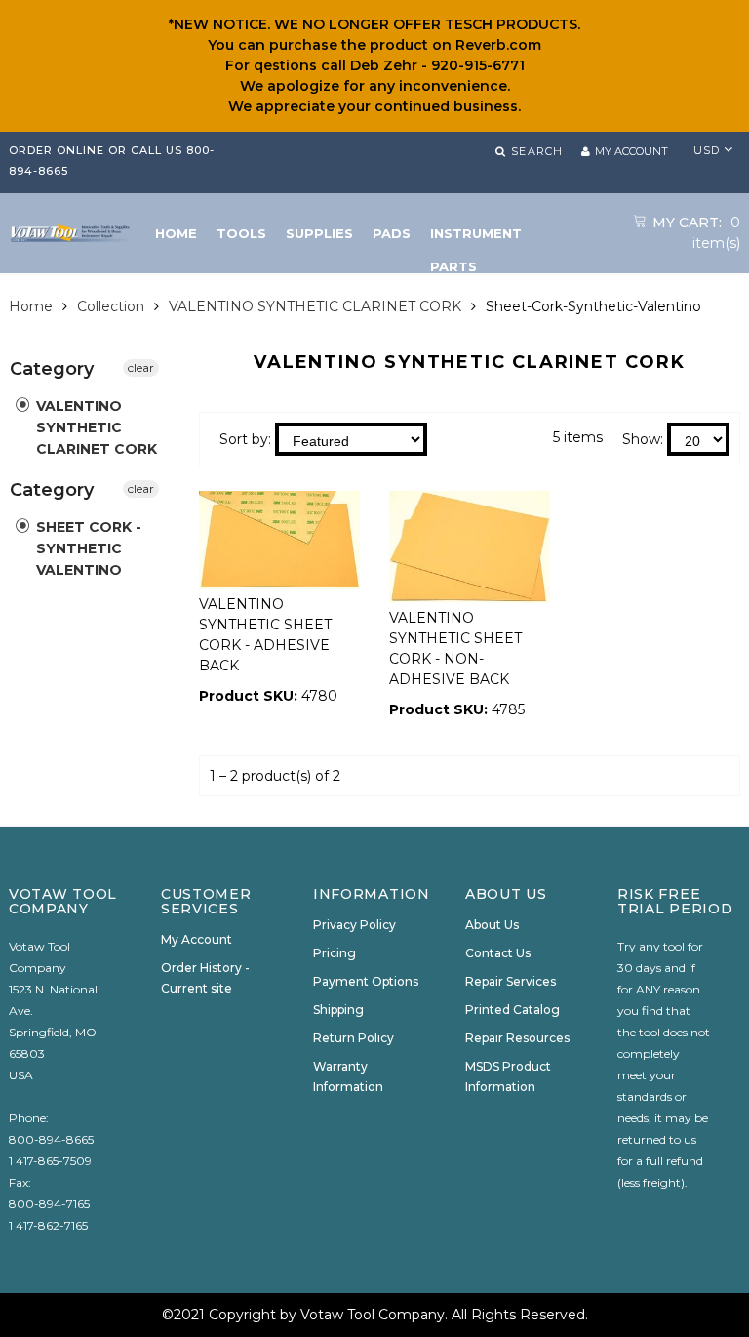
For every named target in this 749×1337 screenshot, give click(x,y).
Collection (110, 306)
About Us (492, 924)
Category (52, 369)
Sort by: (245, 439)
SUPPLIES (319, 233)
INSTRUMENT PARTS (476, 237)
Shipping (338, 1009)
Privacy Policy (354, 924)
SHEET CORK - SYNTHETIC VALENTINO (86, 548)
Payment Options (365, 981)
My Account (196, 939)
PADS (392, 233)
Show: (642, 439)
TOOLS (241, 233)
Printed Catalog (512, 1009)
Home (31, 306)
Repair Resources (517, 1038)
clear (141, 367)
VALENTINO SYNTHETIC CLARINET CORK (315, 306)
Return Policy (353, 1038)
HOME (176, 233)
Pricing (334, 953)
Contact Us (498, 953)
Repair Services (510, 981)
